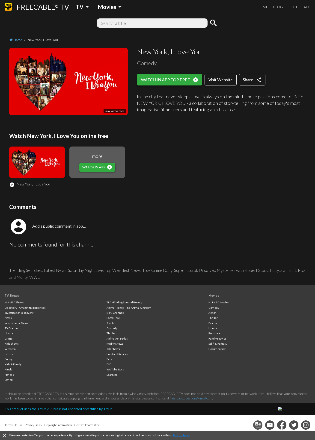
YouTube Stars (115, 369)
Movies (213, 295)
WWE (34, 277)
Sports (110, 323)
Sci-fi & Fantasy (217, 343)
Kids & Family (13, 364)
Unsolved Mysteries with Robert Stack (233, 270)
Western (10, 349)
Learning (112, 374)
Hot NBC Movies (218, 302)
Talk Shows (113, 349)
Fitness (9, 374)
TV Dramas (11, 328)
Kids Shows (12, 343)
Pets (109, 359)
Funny (8, 359)
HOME (262, 7)
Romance (214, 333)
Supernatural (185, 270)
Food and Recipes (117, 354)
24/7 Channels (116, 312)
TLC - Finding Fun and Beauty (124, 302)
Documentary (217, 349)
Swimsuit (288, 270)
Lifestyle (10, 354)
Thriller (111, 333)
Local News (114, 318)
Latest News (55, 270)
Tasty (274, 270)
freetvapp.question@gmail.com (191, 398)
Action (212, 312)
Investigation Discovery (19, 312)
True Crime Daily (157, 270)
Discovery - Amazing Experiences (25, 307)
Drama (212, 323)
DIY (109, 364)
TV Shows (12, 295)
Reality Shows (115, 343)
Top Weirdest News (123, 270)
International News (16, 323)
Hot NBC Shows (14, 302)
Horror (9, 333)
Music (8, 369)
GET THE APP (299, 7)
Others (9, 379)
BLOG (278, 7)
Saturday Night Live (85, 270)
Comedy (112, 328)
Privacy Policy (181, 435)
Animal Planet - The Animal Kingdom (129, 307)
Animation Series (117, 338)
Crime (8, 338)
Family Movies (217, 338)
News (8, 318)
